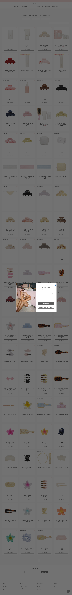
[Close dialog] (55, 285)
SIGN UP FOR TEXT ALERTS (46, 307)
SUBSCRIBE (46, 303)
